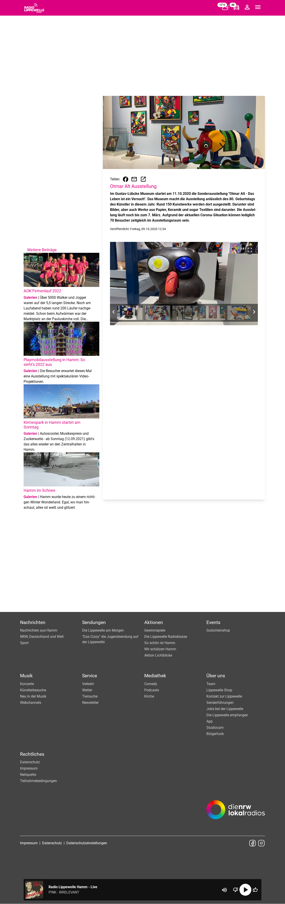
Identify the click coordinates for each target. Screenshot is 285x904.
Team (210, 684)
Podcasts (151, 690)
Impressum (29, 768)
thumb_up (255, 889)
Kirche (149, 696)
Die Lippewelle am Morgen (103, 630)
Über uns (215, 675)
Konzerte (27, 684)
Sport (24, 643)
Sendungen (94, 622)
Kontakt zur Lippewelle (224, 696)
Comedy (150, 684)
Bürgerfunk (215, 734)
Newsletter (90, 702)
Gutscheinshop (218, 630)
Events (213, 622)
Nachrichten (32, 622)
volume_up (224, 890)
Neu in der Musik (33, 696)
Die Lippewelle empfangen (227, 715)
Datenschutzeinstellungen (86, 843)
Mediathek (155, 675)
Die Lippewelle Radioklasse (165, 636)
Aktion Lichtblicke (158, 655)
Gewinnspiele (154, 630)
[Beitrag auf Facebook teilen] (125, 179)
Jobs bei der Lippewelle (224, 709)
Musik (26, 675)
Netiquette (28, 774)
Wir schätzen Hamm (160, 649)
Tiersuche (90, 696)
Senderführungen (220, 702)
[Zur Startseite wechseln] (34, 8)
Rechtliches (32, 754)
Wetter (87, 690)
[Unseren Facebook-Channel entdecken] (252, 843)
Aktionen (153, 622)
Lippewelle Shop (219, 690)
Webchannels (30, 702)
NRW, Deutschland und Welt (42, 636)
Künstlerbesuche (33, 690)
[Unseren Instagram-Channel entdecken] (261, 843)
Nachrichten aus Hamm (38, 630)
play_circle (245, 890)
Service (89, 675)
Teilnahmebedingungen (38, 781)
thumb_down (235, 889)
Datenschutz (30, 762)
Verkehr (88, 684)
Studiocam (215, 727)
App (209, 721)
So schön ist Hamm (159, 643)
